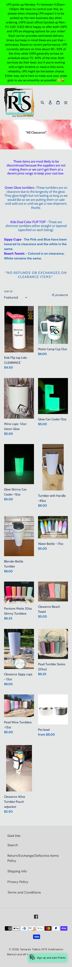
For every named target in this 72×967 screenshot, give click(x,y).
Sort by (8, 291)
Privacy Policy (17, 882)
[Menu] (66, 102)
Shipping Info (17, 871)
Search (12, 845)
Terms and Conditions (24, 892)
